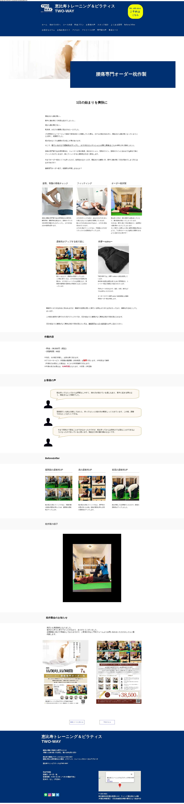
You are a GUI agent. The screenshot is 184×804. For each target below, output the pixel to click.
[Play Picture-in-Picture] (114, 599)
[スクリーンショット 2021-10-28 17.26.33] (53, 794)
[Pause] (65, 599)
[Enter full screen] (118, 599)
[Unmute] (69, 599)
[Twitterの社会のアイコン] (57, 794)
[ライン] (45, 794)
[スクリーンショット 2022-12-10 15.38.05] (49, 794)
